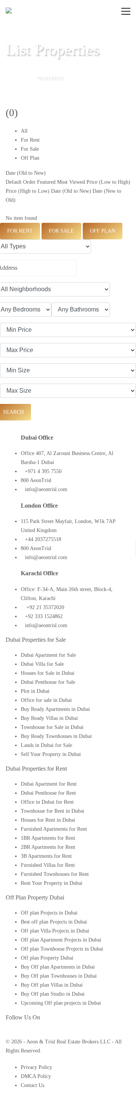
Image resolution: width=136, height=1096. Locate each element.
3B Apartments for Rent (46, 856)
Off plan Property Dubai (47, 958)
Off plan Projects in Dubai (49, 913)
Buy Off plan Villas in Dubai (52, 985)
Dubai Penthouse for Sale (48, 682)
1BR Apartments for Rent (48, 838)
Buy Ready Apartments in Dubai (55, 709)
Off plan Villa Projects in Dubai (55, 931)
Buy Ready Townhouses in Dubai (56, 736)
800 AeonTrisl (36, 480)
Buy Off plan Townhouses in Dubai (59, 976)
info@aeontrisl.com (46, 489)
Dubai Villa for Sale (42, 664)
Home (19, 79)
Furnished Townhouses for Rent (55, 874)
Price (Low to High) (108, 182)
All (24, 131)
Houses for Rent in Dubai (48, 820)
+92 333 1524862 (44, 616)
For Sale (30, 149)
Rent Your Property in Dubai (51, 883)
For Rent (30, 140)
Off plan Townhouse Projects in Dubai (62, 949)
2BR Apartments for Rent (48, 847)
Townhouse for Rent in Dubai (52, 811)
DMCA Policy (36, 1076)
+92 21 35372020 (44, 607)
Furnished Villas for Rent (48, 865)
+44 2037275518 (43, 539)
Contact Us (32, 1085)
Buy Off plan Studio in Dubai (53, 994)
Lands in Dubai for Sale (46, 745)
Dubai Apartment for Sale (48, 655)
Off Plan (30, 158)
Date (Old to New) (26, 173)
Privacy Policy (36, 1067)
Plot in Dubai (35, 691)
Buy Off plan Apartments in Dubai (58, 967)
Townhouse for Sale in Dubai (52, 727)
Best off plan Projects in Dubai (54, 922)
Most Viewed (71, 182)
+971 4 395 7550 (43, 471)
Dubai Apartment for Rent (49, 784)
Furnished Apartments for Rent (54, 829)
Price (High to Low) (27, 191)
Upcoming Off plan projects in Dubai (61, 1003)
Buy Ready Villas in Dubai (49, 718)
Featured (46, 182)
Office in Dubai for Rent (47, 802)
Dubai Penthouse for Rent (48, 793)
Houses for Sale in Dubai (47, 673)
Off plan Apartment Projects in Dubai (61, 940)
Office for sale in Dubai (46, 700)
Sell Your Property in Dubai (51, 754)
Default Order (21, 182)
